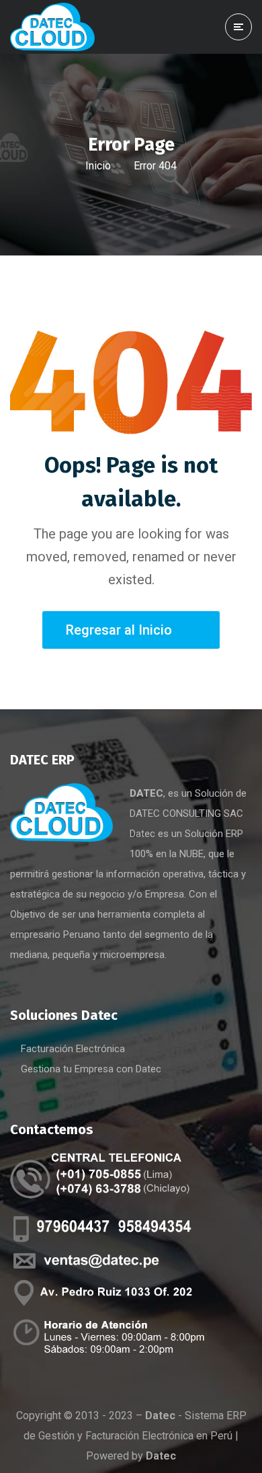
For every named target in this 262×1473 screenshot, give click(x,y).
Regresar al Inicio (119, 630)
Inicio (98, 165)
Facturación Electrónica (73, 1049)
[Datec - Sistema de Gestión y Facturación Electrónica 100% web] (52, 26)
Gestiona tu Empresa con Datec (91, 1069)
